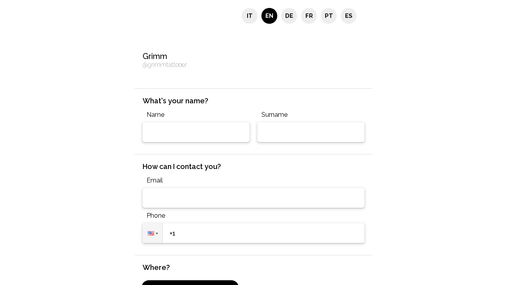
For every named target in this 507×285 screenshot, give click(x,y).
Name (155, 114)
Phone (156, 215)
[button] (152, 233)
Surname (274, 114)
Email (155, 180)
